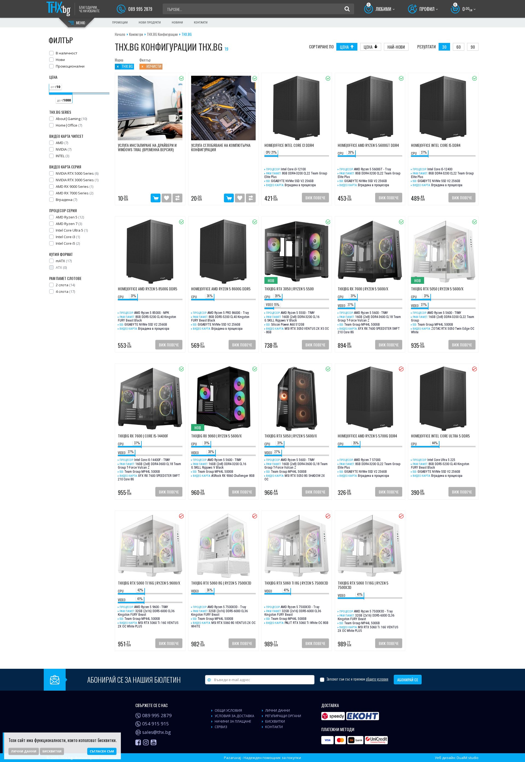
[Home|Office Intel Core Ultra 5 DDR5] (443, 398)
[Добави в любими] (166, 198)
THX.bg (187, 34)
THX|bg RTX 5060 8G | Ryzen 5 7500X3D (221, 583)
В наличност (66, 53)
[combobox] (254, 9)
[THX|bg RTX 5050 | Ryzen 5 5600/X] (296, 398)
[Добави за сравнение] (177, 198)
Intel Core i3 (68, 237)
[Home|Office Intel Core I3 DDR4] (296, 108)
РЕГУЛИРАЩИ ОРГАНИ (283, 716)
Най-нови (396, 47)
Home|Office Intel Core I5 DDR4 (435, 145)
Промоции (120, 22)
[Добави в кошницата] (156, 198)
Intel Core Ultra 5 (72, 230)
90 (473, 47)
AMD (62, 143)
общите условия (377, 679)
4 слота (65, 291)
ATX (61, 267)
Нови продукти (150, 22)
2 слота (65, 285)
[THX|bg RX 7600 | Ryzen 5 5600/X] (370, 251)
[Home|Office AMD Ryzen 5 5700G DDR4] (370, 398)
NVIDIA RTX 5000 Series (77, 173)
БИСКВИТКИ (275, 721)
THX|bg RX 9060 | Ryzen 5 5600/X (216, 436)
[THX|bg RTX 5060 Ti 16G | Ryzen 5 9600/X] (150, 545)
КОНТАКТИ (274, 727)
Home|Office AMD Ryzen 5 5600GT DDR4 (368, 145)
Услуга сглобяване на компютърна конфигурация (220, 147)
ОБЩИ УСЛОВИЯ (228, 710)
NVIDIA (63, 149)
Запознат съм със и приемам (357, 679)
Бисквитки (52, 751)
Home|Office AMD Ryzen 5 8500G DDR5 (147, 289)
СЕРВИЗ (221, 727)
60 (458, 47)
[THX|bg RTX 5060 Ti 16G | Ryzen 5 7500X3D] (370, 545)
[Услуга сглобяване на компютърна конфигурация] (223, 108)
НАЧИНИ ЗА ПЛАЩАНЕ (233, 721)
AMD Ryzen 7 (69, 223)
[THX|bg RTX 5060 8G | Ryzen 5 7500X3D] (223, 545)
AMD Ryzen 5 (70, 217)
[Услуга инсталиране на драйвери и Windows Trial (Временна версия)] (150, 108)
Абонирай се (407, 679)
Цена (344, 47)
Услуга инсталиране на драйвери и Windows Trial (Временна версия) (147, 147)
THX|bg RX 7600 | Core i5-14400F (143, 436)
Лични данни (23, 751)
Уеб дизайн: (457, 757)
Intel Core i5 (68, 243)
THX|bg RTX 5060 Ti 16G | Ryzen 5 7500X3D (363, 585)
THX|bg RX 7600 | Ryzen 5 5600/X (363, 289)
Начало (120, 34)
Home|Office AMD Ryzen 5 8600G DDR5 (220, 289)
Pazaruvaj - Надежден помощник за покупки (262, 757)
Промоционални (70, 66)
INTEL (62, 156)
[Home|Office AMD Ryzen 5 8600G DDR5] (223, 251)
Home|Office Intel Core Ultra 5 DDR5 (440, 436)
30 (444, 47)
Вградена (66, 199)
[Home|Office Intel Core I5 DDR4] (443, 108)
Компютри (136, 34)
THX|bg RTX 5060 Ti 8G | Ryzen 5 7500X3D (296, 583)
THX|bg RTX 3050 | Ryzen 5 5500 (289, 289)
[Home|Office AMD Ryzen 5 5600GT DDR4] (370, 108)
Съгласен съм (102, 751)
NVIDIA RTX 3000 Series (77, 180)
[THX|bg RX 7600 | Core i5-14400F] (150, 398)
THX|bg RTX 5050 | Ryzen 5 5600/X (437, 289)
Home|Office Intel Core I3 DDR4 (289, 145)
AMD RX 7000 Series (74, 193)
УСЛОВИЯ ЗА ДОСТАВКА (234, 716)
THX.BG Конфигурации (162, 34)
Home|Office (69, 125)
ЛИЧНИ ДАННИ (277, 710)
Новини (177, 22)
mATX (64, 261)
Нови (60, 59)
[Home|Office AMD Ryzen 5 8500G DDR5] (150, 251)
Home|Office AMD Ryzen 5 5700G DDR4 (367, 436)
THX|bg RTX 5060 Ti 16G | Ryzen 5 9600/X (149, 583)
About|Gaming (71, 118)
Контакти (201, 22)
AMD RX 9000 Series (74, 186)
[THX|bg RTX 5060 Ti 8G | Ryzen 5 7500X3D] (296, 545)
